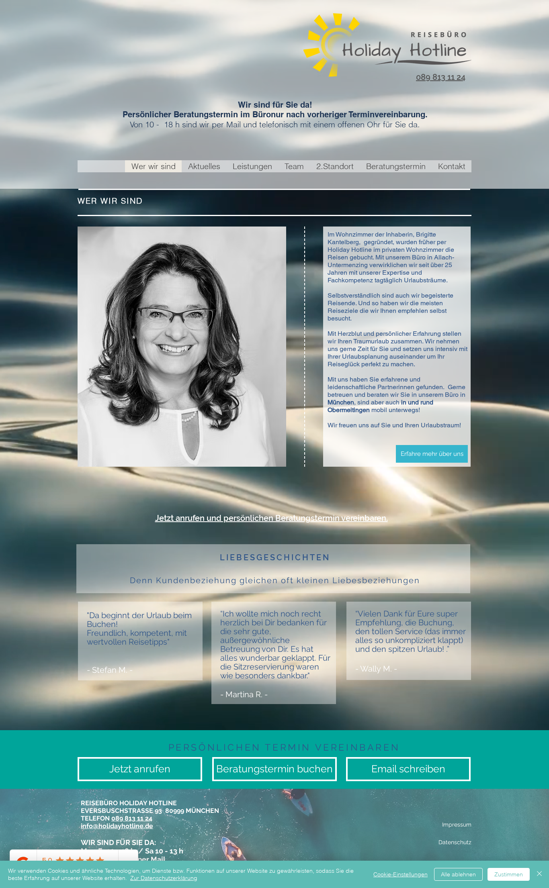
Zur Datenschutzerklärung (163, 878)
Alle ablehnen (458, 874)
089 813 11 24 (440, 77)
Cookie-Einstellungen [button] (400, 874)
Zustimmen (508, 874)
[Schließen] (539, 874)
